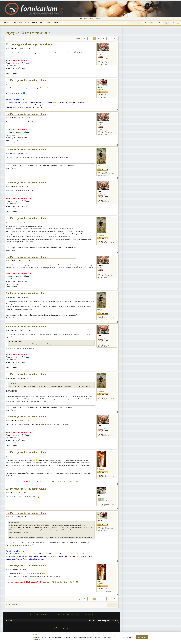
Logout (166, 23)
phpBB (56, 625)
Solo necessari (128, 637)
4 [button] (103, 38)
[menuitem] (95, 620)
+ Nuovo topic (136, 23)
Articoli (34, 22)
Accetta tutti (142, 637)
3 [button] (98, 38)
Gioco (56, 22)
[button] (85, 38)
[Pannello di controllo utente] (155, 23)
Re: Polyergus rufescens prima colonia (29, 44)
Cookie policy (37, 639)
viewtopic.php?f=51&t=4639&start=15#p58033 (60, 482)
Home (6, 22)
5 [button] (108, 38)
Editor (160, 23)
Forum (49, 22)
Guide (27, 22)
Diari (41, 22)
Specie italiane (17, 22)
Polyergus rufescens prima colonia (27, 32)
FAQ (173, 23)
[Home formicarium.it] (90, 9)
